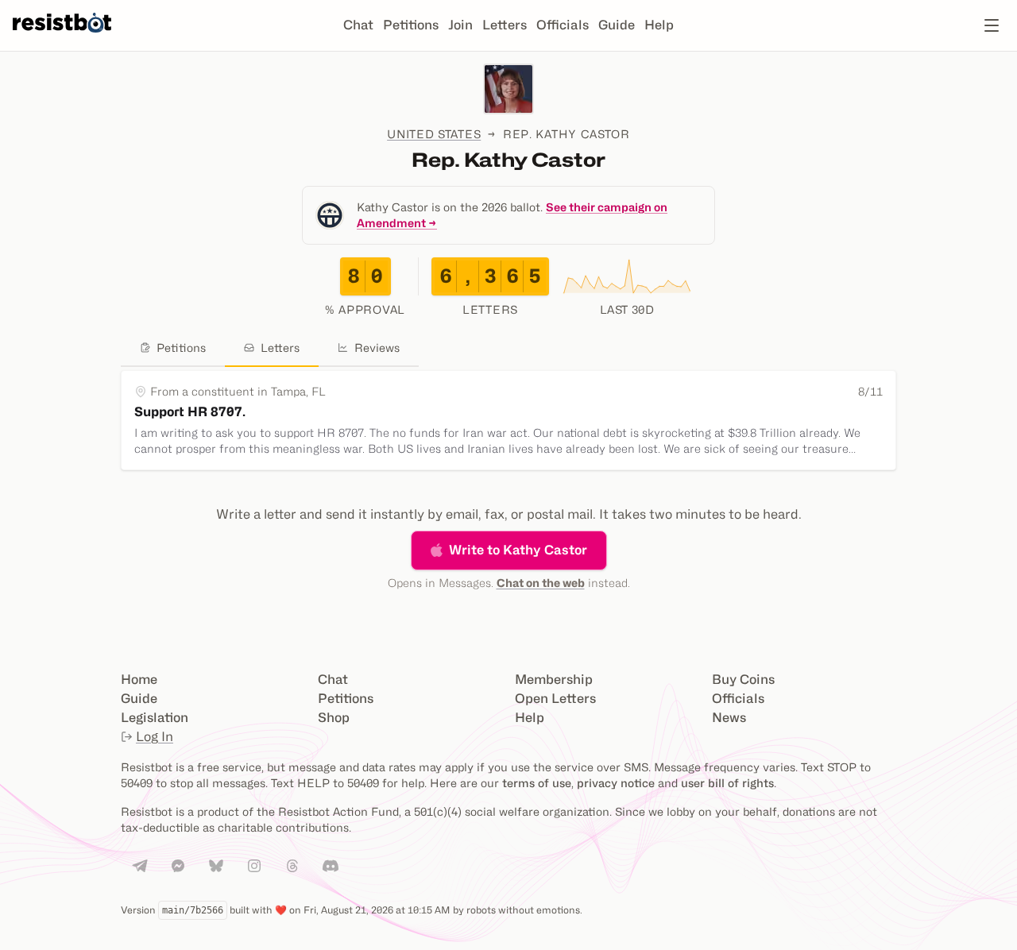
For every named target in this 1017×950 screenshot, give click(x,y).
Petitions (411, 25)
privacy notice (616, 783)
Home (139, 679)
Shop (334, 717)
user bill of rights (727, 783)
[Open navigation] (991, 25)
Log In (154, 736)
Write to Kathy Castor (518, 550)
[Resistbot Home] (62, 38)
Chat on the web (541, 582)
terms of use (536, 783)
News (729, 717)
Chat (358, 25)
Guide (616, 25)
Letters (504, 25)
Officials (562, 25)
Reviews (377, 347)
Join (460, 25)
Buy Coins (743, 679)
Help (659, 25)
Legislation (154, 717)
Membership (554, 679)
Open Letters (555, 698)
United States (434, 134)
